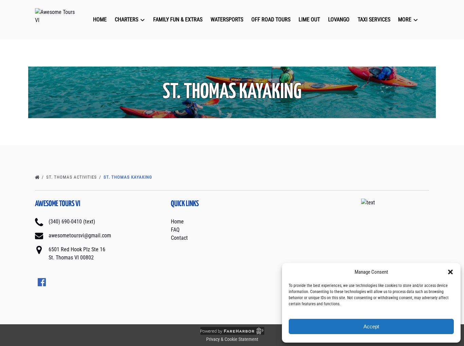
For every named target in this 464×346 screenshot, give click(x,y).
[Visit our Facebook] (42, 282)
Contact (179, 238)
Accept (371, 326)
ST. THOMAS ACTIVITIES (72, 177)
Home (100, 19)
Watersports (227, 19)
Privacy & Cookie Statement (232, 339)
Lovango (339, 19)
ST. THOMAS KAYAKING (129, 177)
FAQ (175, 229)
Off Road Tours (270, 19)
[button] (450, 272)
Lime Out (309, 19)
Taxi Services (374, 19)
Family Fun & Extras (177, 19)
